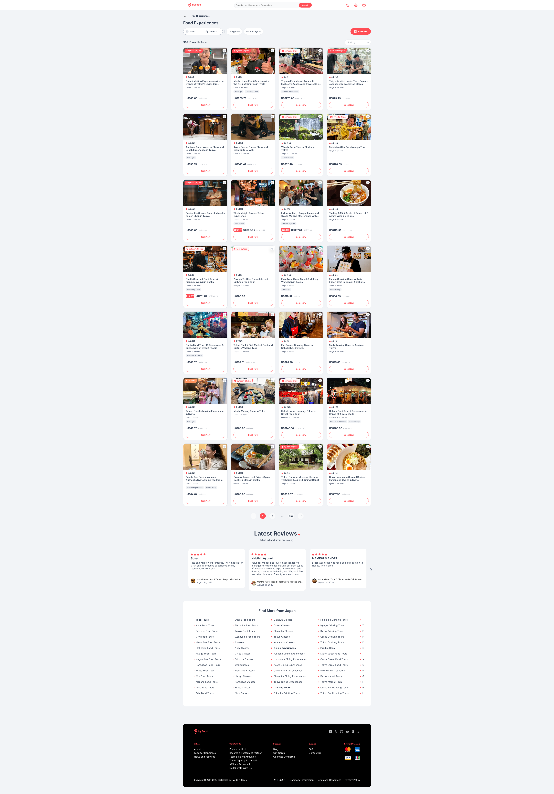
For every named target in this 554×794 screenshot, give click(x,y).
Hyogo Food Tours (206, 653)
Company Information (302, 780)
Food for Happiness (205, 752)
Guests (213, 31)
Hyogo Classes (243, 676)
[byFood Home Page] (194, 6)
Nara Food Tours (205, 687)
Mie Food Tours (204, 676)
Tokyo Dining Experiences (288, 682)
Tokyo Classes (282, 636)
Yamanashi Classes (284, 642)
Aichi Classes (242, 648)
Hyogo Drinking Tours (332, 625)
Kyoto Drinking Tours (331, 631)
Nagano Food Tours (207, 682)
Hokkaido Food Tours (208, 648)
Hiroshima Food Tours (208, 642)
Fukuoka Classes (244, 659)
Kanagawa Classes (245, 682)
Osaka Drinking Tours (332, 636)
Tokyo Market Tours (331, 682)
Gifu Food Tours (205, 636)
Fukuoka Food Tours (207, 631)
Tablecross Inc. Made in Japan (232, 780)
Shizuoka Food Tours (246, 625)
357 (291, 516)
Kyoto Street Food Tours (333, 653)
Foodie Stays (327, 648)
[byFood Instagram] (341, 732)
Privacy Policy (352, 780)
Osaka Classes (282, 625)
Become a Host (237, 749)
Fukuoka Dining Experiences (289, 653)
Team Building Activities (242, 756)
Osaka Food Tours (245, 619)
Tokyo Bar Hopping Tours (334, 693)
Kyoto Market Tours (331, 676)
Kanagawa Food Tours (208, 665)
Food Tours (202, 619)
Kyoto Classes (242, 687)
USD (281, 780)
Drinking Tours (282, 687)
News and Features (204, 756)
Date (192, 31)
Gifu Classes (242, 665)
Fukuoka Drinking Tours (287, 693)
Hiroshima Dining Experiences (290, 659)
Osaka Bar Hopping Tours (334, 687)
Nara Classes (242, 693)
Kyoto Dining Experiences (288, 665)
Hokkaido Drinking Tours (334, 619)
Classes (239, 642)
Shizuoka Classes (283, 631)
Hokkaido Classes (245, 670)
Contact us (315, 752)
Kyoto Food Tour (205, 670)
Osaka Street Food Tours (334, 659)
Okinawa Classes (283, 619)
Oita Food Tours (204, 693)
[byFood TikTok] (358, 732)
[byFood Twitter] (336, 732)
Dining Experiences (285, 648)
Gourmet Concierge (284, 756)
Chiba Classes (242, 653)
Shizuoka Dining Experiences (289, 676)
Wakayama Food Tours (247, 636)
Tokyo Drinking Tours (332, 642)
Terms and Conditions (329, 780)
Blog (275, 749)
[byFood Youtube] (347, 732)
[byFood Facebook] (330, 732)
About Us (199, 749)
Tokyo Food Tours (245, 631)
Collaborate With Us (240, 768)
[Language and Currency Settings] (347, 5)
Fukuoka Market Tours (332, 670)
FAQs (311, 749)
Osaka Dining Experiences (288, 670)
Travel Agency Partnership (243, 760)
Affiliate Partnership (240, 764)
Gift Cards (279, 752)
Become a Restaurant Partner (245, 752)
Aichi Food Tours (205, 625)
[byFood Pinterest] (353, 732)
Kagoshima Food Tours (208, 659)
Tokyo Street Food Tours (334, 665)
